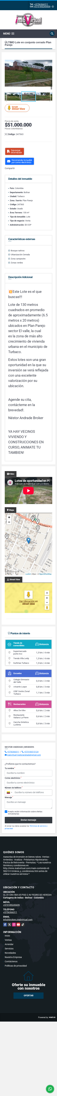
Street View (18, 108)
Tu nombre (10, 768)
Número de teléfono (13, 787)
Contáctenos (11, 961)
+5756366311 (41, 4)
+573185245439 (42, 6)
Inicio (7, 935)
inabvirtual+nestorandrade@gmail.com (24, 755)
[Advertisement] (28, 1050)
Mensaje (9, 797)
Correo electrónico (13, 778)
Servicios (9, 948)
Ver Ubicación (27, 601)
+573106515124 (31, 752)
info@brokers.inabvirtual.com (17, 919)
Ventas (8, 940)
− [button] (9, 522)
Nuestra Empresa (13, 957)
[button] (49, 58)
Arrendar (9, 944)
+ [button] (9, 517)
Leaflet (28, 574)
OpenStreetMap (45, 574)
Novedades (10, 953)
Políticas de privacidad (16, 965)
